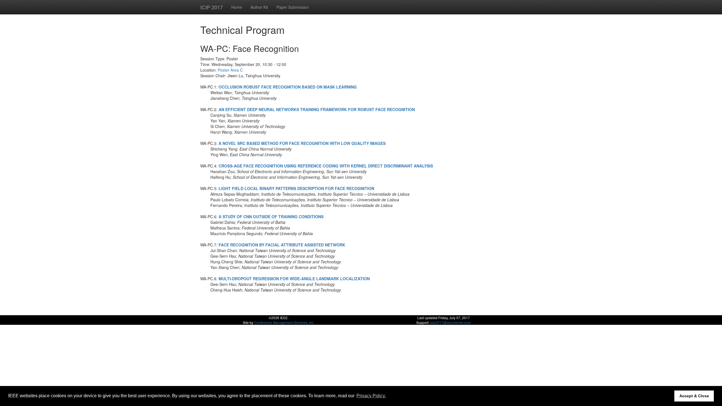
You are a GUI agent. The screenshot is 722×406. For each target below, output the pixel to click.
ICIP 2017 (211, 7)
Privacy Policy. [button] (371, 395)
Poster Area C (230, 70)
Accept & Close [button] (694, 396)
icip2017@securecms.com (450, 322)
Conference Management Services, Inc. (284, 322)
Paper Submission (292, 7)
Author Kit (259, 7)
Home (236, 7)
